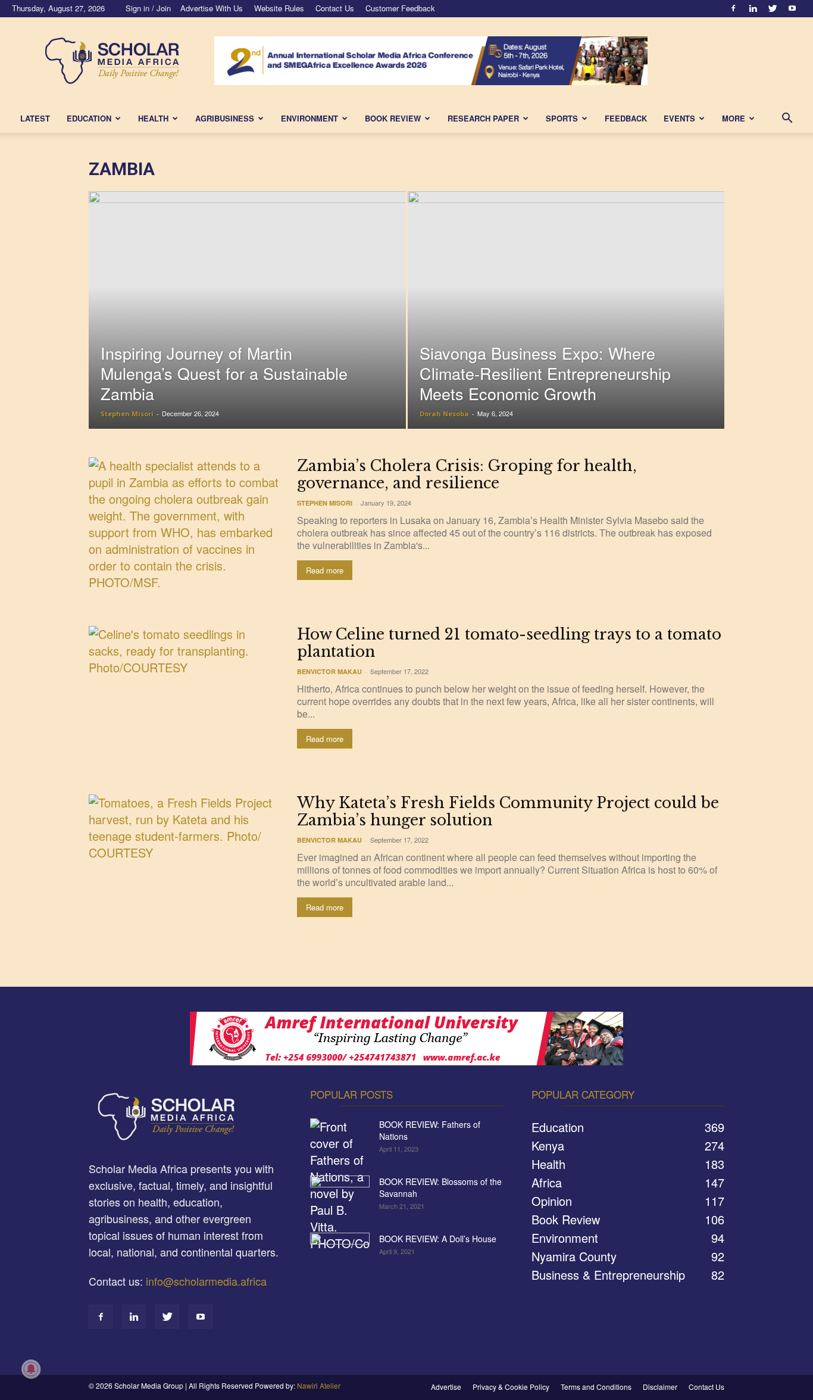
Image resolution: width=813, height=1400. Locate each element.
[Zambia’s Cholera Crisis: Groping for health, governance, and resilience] (185, 527)
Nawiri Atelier (318, 1385)
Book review (393, 118)
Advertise (446, 1387)
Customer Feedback (400, 8)
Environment (309, 118)
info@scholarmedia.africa (206, 1281)
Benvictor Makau (329, 671)
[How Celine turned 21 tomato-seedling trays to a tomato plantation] (185, 696)
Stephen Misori (127, 413)
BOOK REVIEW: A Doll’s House (437, 1239)
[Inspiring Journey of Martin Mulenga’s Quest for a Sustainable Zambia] (247, 328)
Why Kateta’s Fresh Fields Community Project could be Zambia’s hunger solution (508, 812)
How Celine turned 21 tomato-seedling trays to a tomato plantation (509, 643)
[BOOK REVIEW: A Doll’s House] (340, 1253)
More (733, 118)
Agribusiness (224, 118)
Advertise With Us (211, 8)
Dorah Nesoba (444, 413)
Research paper (483, 118)
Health (153, 118)
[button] (787, 118)
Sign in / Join (148, 8)
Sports (562, 118)
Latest (35, 118)
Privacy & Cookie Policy (511, 1387)
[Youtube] (792, 8)
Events (679, 118)
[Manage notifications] (30, 1369)
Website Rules (279, 8)
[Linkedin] (753, 8)
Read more (324, 570)
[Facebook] (733, 8)
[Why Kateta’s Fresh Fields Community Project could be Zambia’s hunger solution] (185, 864)
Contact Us (334, 8)
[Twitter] (772, 8)
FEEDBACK (626, 118)
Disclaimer (660, 1387)
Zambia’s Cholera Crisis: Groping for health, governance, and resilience (467, 474)
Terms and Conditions (596, 1387)
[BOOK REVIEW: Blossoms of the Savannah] (340, 1196)
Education (89, 118)
